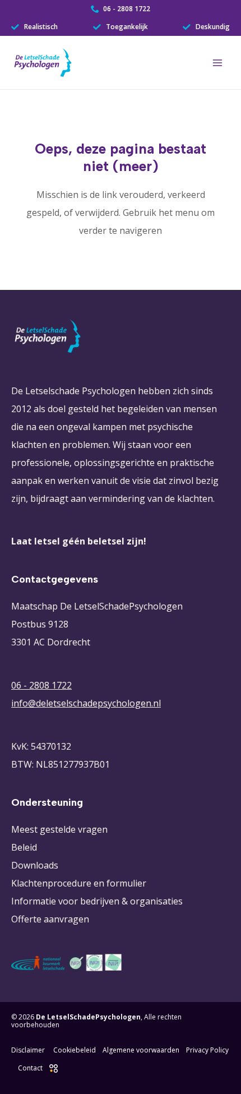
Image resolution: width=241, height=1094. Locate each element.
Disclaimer (28, 1050)
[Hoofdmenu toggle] (217, 62)
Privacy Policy (207, 1050)
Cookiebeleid (74, 1050)
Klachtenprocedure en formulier (78, 883)
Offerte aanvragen (50, 919)
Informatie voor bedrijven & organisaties (97, 901)
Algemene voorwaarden (141, 1050)
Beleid (24, 847)
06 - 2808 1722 (41, 685)
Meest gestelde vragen (59, 829)
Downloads (34, 865)
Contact (30, 1068)
